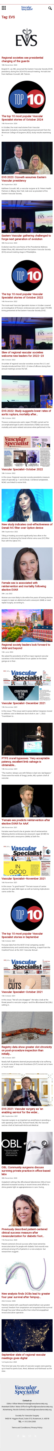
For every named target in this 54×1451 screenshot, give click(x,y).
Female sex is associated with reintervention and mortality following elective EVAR (24, 586)
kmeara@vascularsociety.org (35, 1404)
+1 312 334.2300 (29, 1421)
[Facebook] (19, 1436)
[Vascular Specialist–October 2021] (27, 973)
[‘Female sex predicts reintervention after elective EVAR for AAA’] (27, 801)
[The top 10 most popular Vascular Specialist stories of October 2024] (27, 97)
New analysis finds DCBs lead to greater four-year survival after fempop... (26, 1295)
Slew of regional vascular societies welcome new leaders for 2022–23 (23, 354)
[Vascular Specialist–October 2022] (27, 450)
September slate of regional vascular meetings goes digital (24, 1356)
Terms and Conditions (21, 1427)
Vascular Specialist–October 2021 (22, 992)
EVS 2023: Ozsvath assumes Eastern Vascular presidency (24, 179)
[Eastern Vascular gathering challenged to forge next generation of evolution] (27, 216)
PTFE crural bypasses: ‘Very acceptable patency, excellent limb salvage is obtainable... (26, 762)
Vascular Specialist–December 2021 (24, 703)
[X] (35, 1436)
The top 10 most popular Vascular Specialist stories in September (22, 935)
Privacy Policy (36, 1427)
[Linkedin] (24, 1436)
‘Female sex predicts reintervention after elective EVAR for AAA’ (26, 821)
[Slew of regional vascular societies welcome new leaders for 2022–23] (27, 333)
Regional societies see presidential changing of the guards (22, 59)
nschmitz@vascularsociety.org (39, 1410)
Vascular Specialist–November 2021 (24, 878)
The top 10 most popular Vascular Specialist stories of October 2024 (22, 118)
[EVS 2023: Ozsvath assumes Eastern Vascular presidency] (27, 158)
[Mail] (30, 1436)
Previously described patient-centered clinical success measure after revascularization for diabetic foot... (24, 1233)
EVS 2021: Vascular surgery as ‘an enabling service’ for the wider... (22, 1110)
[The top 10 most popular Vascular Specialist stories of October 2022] (27, 275)
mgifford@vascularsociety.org (40, 1407)
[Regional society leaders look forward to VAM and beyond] (27, 625)
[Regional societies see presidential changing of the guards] (27, 38)
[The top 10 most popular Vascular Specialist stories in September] (27, 914)
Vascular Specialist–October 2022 (22, 469)
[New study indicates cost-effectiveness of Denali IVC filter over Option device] (27, 505)
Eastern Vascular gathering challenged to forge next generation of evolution (26, 237)
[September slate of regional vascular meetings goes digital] (27, 1335)
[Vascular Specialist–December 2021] (27, 684)
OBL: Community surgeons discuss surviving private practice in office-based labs (26, 1171)
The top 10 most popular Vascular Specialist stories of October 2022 (22, 295)
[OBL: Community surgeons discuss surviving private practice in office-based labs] (27, 1148)
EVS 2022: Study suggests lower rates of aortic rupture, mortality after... (26, 412)
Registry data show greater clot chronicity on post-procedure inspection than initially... (27, 1050)
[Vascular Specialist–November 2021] (27, 859)
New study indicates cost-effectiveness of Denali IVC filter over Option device (27, 526)
